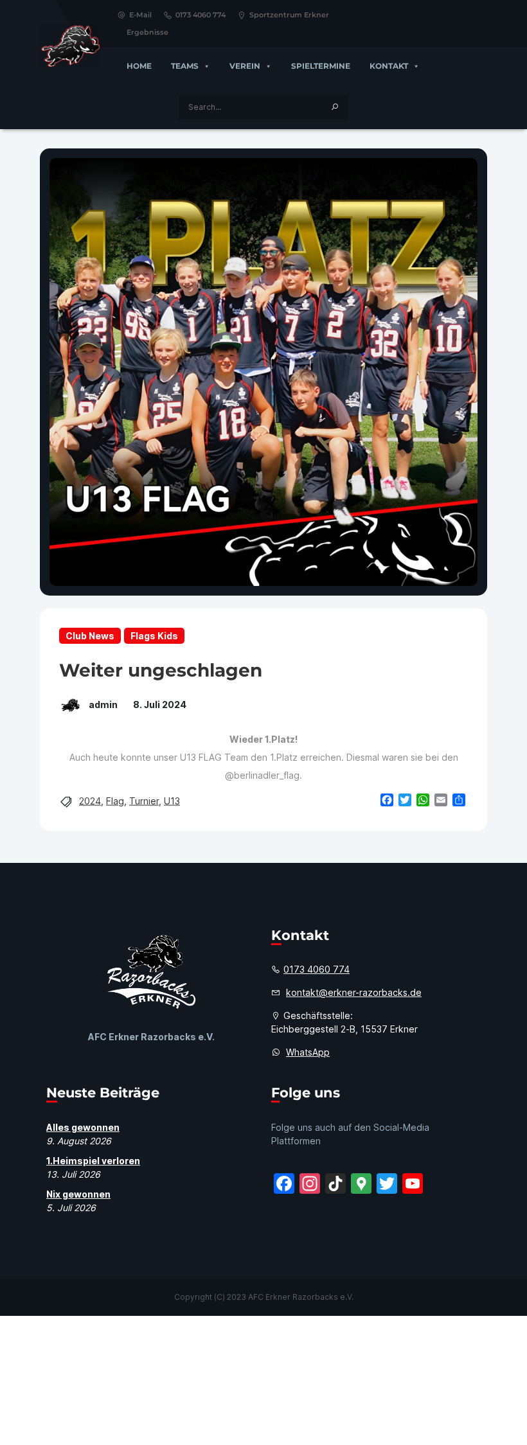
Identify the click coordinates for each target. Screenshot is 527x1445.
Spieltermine (320, 66)
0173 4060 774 (200, 14)
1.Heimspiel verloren (93, 1160)
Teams (185, 66)
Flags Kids (154, 635)
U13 (172, 800)
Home (139, 66)
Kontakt (389, 66)
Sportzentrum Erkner (289, 14)
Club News (90, 635)
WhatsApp (308, 1052)
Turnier (144, 800)
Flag (115, 800)
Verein (244, 66)
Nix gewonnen (78, 1194)
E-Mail (140, 14)
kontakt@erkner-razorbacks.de (354, 992)
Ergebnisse (147, 32)
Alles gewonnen (83, 1127)
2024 (90, 800)
